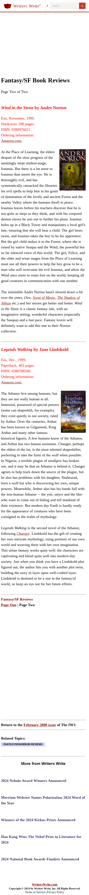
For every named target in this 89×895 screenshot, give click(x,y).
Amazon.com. (11, 141)
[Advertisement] (44, 40)
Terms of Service (35, 892)
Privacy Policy (55, 892)
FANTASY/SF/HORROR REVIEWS (23, 744)
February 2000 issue (40, 725)
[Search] (82, 6)
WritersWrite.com (44, 884)
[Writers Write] (24, 6)
